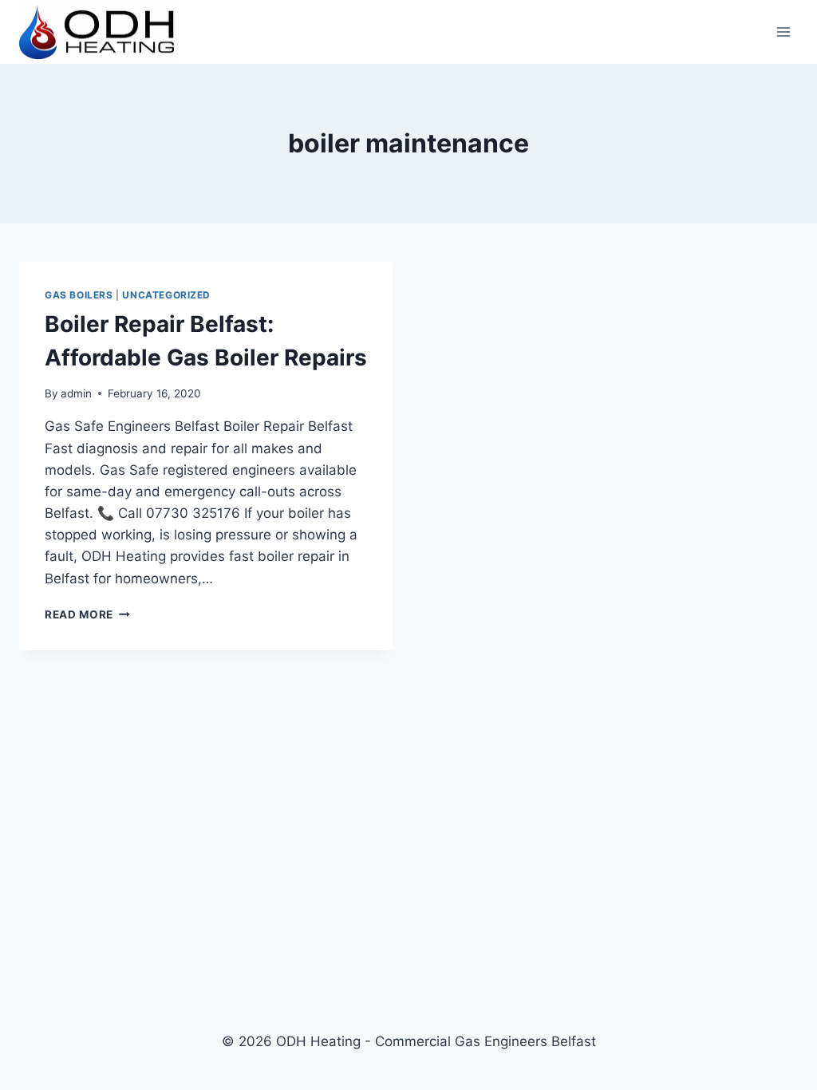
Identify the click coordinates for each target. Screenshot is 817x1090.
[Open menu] (783, 31)
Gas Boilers (79, 295)
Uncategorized (166, 295)
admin (76, 393)
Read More (87, 614)
